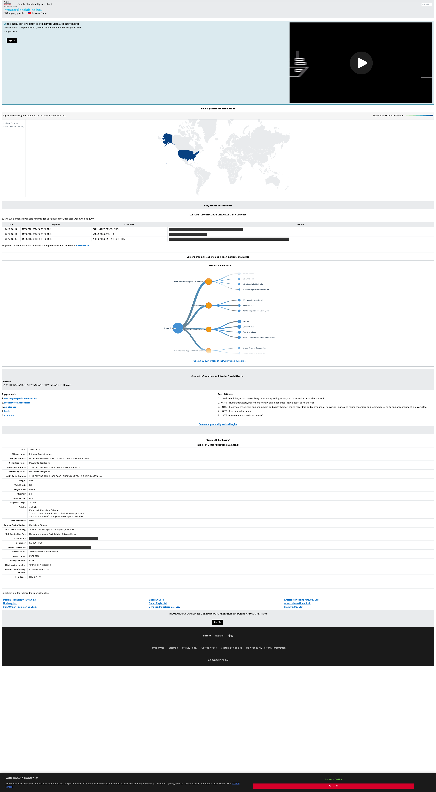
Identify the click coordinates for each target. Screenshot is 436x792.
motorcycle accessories (17, 403)
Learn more (82, 246)
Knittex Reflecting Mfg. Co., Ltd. (301, 600)
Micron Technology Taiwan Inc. (19, 600)
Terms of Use (157, 648)
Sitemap (173, 648)
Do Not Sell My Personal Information (266, 648)
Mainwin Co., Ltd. (293, 607)
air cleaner (10, 407)
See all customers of (219, 361)
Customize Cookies (231, 648)
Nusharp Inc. (10, 603)
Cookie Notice (209, 648)
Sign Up (12, 40)
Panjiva (10, 4)
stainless (9, 415)
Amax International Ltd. (297, 603)
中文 (230, 636)
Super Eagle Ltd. (158, 603)
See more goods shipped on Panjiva (218, 424)
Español (219, 636)
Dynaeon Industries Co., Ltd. (164, 607)
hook (7, 411)
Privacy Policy (189, 648)
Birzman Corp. (157, 600)
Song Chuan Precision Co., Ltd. (20, 607)
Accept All (333, 786)
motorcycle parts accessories (20, 398)
